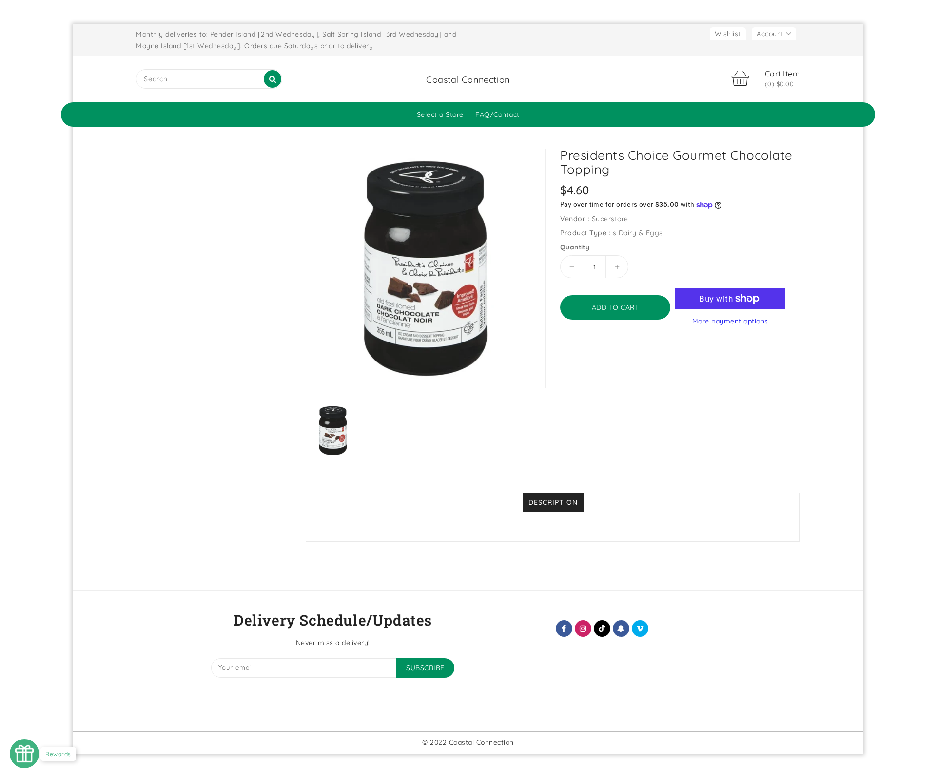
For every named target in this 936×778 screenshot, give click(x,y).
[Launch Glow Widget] (24, 753)
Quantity (574, 247)
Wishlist (728, 33)
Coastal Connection (468, 79)
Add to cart (615, 307)
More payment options (730, 321)
